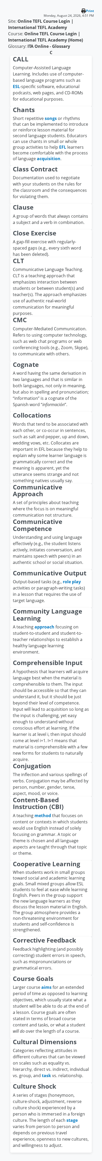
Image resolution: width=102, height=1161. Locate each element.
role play (72, 582)
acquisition (48, 158)
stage (72, 1120)
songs (51, 118)
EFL (62, 147)
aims (46, 987)
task (46, 1075)
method (43, 815)
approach (44, 627)
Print (90, 11)
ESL (16, 86)
